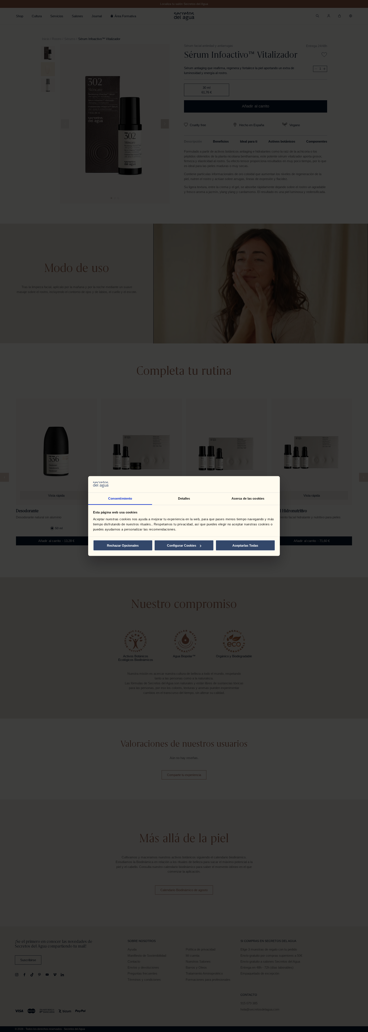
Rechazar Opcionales (123, 545)
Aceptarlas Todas (245, 545)
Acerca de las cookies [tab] (247, 498)
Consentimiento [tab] (120, 498)
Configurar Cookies (181, 545)
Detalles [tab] (184, 498)
